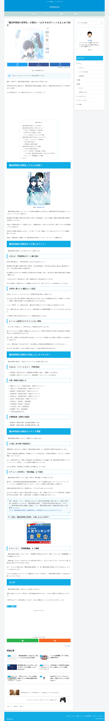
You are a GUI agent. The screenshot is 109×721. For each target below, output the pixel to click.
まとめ (24, 158)
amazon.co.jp (40, 207)
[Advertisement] (39, 106)
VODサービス (83, 92)
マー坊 (90, 40)
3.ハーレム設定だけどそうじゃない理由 (34, 135)
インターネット (82, 96)
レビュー (81, 67)
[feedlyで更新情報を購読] (22, 640)
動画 (15, 606)
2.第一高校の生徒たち (29, 141)
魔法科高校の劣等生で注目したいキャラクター (34, 137)
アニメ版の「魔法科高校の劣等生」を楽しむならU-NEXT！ (40, 153)
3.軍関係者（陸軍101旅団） (31, 144)
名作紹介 (81, 76)
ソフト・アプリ (82, 100)
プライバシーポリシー (98, 716)
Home (68, 716)
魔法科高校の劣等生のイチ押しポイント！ (33, 128)
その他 (79, 104)
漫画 (79, 80)
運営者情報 (88, 716)
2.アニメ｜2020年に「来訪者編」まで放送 (34, 151)
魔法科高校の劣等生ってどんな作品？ (32, 125)
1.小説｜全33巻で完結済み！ (31, 148)
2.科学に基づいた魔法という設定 (32, 132)
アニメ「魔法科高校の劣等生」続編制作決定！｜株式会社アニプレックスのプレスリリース (35, 510)
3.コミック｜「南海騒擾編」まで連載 (33, 155)
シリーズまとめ (83, 72)
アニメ (10, 606)
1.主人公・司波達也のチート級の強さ (33, 130)
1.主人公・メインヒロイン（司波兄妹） (34, 139)
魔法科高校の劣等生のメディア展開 (32, 146)
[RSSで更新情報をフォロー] (55, 640)
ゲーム (79, 63)
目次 (36, 122)
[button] (101, 23)
